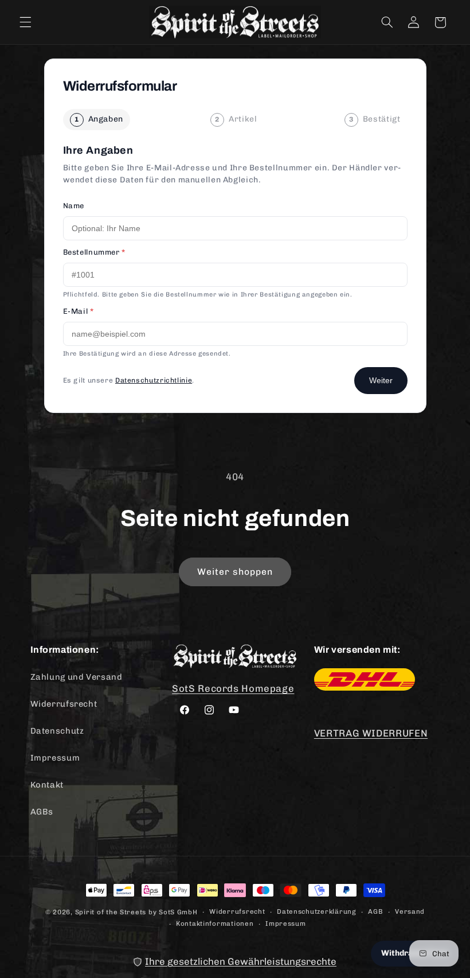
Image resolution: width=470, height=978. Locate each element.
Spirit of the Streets (110, 912)
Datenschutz (57, 731)
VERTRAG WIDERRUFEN (371, 733)
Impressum (55, 758)
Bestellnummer (94, 252)
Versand (410, 911)
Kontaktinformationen (215, 923)
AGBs (42, 811)
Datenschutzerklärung (317, 911)
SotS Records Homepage (233, 688)
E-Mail (78, 311)
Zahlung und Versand (76, 677)
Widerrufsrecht (63, 704)
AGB (375, 911)
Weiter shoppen (235, 571)
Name (74, 205)
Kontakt (47, 785)
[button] (25, 22)
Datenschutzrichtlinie (153, 380)
